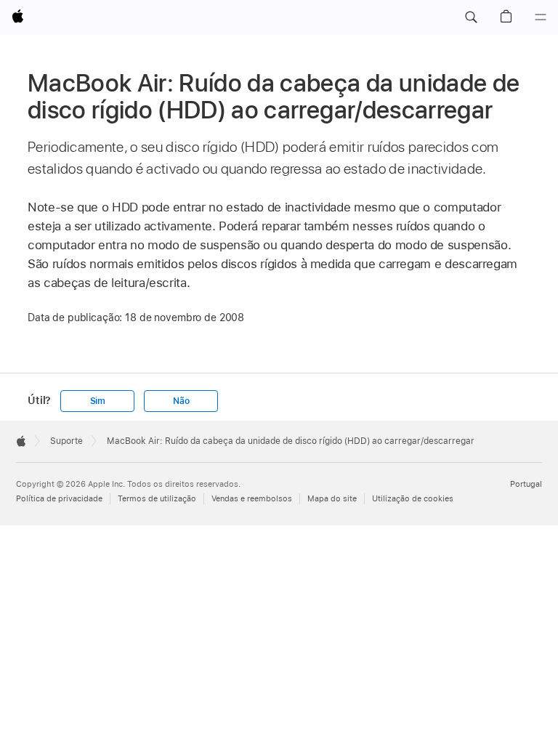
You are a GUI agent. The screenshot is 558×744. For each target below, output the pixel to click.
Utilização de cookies (412, 499)
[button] (470, 17)
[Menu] (540, 17)
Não (181, 401)
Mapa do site (332, 499)
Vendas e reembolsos (251, 499)
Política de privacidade (59, 499)
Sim (97, 401)
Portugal (526, 484)
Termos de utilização (157, 499)
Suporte (66, 441)
